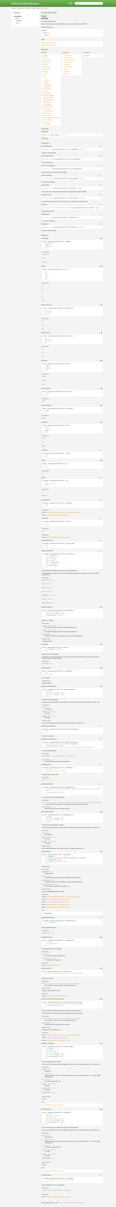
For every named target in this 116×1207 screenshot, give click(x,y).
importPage (67, 854)
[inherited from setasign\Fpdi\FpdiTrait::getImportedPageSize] (99, 686)
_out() (44, 75)
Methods (44, 52)
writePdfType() (46, 124)
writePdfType (69, 1178)
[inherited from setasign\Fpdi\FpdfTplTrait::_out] (99, 460)
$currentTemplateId (69, 60)
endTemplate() (46, 93)
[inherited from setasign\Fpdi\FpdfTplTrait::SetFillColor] (99, 333)
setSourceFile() (46, 115)
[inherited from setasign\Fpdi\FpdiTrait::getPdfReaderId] (99, 784)
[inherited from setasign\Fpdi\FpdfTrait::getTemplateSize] (99, 811)
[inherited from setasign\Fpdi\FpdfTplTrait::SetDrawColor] (99, 305)
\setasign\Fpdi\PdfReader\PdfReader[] (60, 208)
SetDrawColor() (47, 60)
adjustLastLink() (47, 86)
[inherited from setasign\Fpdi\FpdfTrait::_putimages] (99, 500)
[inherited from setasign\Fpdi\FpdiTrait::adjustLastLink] (99, 550)
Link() (44, 58)
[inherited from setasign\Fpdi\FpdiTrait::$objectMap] (99, 185)
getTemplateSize (68, 815)
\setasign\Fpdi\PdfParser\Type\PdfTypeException (58, 537)
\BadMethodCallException (52, 965)
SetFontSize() (46, 67)
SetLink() (45, 71)
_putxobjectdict (70, 543)
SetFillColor (69, 336)
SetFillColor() (46, 62)
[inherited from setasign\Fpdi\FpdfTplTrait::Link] (99, 266)
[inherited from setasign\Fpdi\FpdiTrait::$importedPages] (99, 175)
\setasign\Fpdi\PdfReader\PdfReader (55, 771)
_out (66, 464)
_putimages (68, 503)
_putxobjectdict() (47, 84)
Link (66, 269)
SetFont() (45, 64)
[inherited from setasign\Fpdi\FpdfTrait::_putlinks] (99, 518)
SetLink (67, 425)
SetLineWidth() (47, 69)
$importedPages (68, 62)
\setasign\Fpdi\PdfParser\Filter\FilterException (57, 899)
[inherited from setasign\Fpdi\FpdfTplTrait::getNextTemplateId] (99, 726)
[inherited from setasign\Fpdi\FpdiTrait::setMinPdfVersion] (99, 917)
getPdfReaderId (69, 787)
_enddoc (67, 453)
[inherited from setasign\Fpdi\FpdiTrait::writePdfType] (99, 1175)
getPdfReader (69, 768)
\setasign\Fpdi (17, 16)
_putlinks (68, 521)
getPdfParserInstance (71, 742)
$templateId (67, 71)
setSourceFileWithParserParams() (51, 117)
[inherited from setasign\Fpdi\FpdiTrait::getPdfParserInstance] (99, 739)
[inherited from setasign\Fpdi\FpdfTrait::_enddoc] (99, 450)
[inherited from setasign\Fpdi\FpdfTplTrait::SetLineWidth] (99, 405)
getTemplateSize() (47, 106)
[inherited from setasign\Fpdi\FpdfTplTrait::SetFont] (99, 360)
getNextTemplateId (72, 729)
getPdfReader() (47, 102)
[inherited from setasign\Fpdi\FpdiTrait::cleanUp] (99, 644)
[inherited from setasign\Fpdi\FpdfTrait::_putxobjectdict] (99, 540)
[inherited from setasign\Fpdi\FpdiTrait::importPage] (99, 851)
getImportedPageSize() (48, 95)
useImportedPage (68, 1046)
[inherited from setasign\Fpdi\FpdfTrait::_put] (99, 477)
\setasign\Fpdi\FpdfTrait (49, 43)
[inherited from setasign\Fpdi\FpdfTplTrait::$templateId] (99, 214)
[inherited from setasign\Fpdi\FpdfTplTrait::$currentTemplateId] (99, 165)
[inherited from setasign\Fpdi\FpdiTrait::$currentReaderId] (99, 156)
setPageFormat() (47, 113)
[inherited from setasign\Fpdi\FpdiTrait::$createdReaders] (99, 146)
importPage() (46, 109)
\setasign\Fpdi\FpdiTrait (49, 45)
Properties (65, 52)
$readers (66, 69)
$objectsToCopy (68, 67)
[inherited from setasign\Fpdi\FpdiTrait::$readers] (99, 204)
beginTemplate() (47, 89)
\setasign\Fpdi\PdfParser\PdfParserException (57, 515)
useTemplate (67, 1112)
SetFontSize (68, 391)
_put (66, 480)
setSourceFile (68, 971)
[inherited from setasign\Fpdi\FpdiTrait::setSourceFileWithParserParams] (99, 999)
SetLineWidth (69, 408)
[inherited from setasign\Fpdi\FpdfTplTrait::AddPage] (99, 238)
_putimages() (46, 80)
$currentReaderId (68, 58)
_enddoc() (45, 73)
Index (17, 12)
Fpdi (19, 23)
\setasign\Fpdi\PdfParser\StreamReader (57, 744)
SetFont (67, 364)
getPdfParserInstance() (48, 100)
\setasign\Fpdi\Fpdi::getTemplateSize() (53, 1105)
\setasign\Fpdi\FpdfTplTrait (60, 169)
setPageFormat (69, 940)
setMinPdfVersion (70, 921)
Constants (86, 52)
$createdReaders (68, 56)
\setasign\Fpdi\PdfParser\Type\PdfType (57, 1180)
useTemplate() (46, 122)
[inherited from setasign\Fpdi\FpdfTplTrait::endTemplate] (99, 668)
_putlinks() (45, 82)
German (82, 1203)
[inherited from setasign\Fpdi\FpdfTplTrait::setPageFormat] (99, 937)
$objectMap (67, 64)
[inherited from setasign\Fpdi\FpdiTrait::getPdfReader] (99, 764)
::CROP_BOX (82, 858)
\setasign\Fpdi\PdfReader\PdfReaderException (57, 907)
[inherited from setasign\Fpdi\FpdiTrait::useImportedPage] (99, 1043)
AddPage (67, 241)
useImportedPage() (48, 120)
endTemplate (68, 671)
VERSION (87, 56)
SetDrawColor (69, 308)
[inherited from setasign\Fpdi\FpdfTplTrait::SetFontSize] (99, 388)
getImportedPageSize (70, 689)
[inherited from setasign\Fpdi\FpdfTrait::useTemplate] (99, 1109)
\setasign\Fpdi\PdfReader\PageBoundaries (66, 858)
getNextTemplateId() (48, 98)
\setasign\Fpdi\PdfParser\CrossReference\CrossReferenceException (63, 512)
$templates (67, 73)
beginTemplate (69, 610)
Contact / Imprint (62, 1203)
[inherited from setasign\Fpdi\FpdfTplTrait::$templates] (99, 224)
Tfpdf (17, 18)
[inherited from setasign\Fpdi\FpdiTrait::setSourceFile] (99, 968)
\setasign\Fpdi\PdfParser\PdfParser (55, 747)
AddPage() (45, 56)
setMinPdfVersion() (48, 111)
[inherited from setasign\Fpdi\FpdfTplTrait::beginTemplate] (99, 607)
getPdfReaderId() (47, 104)
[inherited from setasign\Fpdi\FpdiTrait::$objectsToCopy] (99, 195)
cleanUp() (45, 91)
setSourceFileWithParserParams (73, 1002)
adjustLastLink (69, 554)
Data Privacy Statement (73, 1203)
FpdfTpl (20, 20)
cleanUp (66, 647)
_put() (44, 78)
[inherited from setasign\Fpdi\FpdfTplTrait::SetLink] (99, 422)
